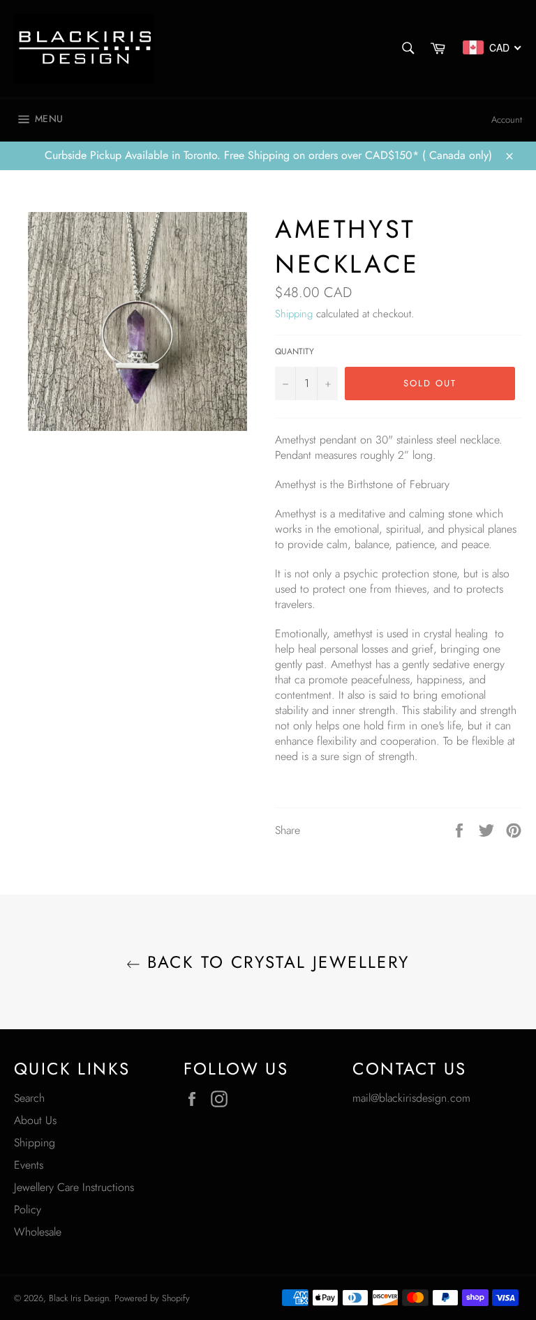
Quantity (294, 352)
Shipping (294, 313)
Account (506, 119)
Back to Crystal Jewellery (274, 961)
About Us (35, 1120)
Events (28, 1165)
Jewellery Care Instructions (74, 1187)
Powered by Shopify (152, 1298)
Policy (27, 1209)
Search (29, 1098)
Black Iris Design (79, 1298)
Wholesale (37, 1232)
